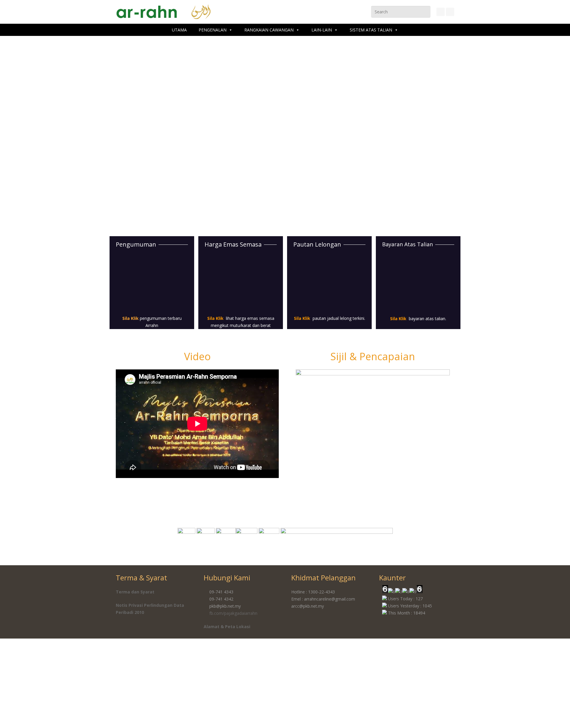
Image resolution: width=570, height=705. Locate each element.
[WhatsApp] (450, 12)
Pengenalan (213, 30)
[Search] (425, 12)
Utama (179, 30)
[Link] (152, 284)
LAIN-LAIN (321, 30)
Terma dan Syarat (135, 592)
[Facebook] (440, 12)
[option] (372, 423)
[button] (291, 425)
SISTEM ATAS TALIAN (371, 30)
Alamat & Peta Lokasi (227, 626)
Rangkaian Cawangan (269, 30)
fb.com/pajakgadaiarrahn (233, 613)
